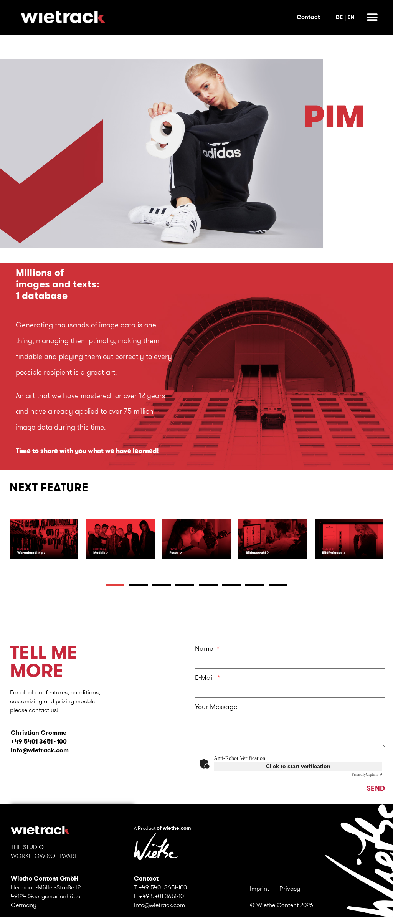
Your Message (216, 707)
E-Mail (205, 677)
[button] (372, 17)
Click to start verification (298, 766)
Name (205, 648)
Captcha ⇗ (367, 774)
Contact (308, 17)
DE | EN (345, 17)
